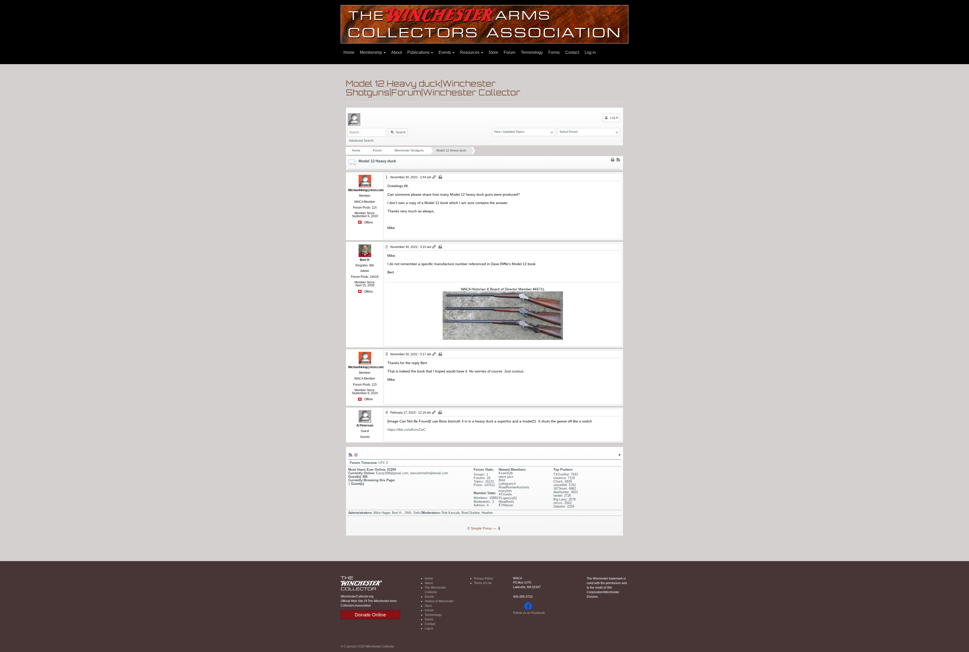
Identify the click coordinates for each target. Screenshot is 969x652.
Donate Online (370, 614)
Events (445, 52)
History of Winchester (439, 601)
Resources (470, 52)
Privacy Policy (483, 578)
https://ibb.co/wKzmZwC (406, 430)
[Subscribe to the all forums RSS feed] (350, 454)
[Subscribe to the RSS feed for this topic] (618, 159)
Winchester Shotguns (409, 150)
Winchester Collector (380, 646)
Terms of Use (483, 583)
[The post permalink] (434, 177)
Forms (554, 52)
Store (493, 52)
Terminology (532, 52)
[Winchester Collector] (484, 24)
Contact (572, 52)
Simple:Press (481, 528)
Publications (418, 52)
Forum (509, 52)
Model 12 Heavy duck (451, 150)
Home (348, 52)
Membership (371, 52)
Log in (590, 52)
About (396, 52)
